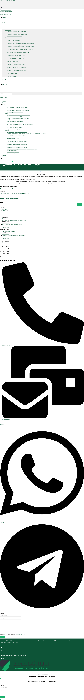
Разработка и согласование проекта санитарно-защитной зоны (20, 124)
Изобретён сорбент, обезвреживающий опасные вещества (14, 215)
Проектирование (8, 105)
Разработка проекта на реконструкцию (15, 112)
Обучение (7, 139)
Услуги (3, 104)
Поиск (1, 202)
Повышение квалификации (12, 153)
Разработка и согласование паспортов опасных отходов (18, 115)
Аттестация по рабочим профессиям (14, 142)
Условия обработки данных (20, 634)
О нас (3, 102)
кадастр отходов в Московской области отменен (12, 239)
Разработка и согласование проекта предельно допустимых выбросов (21, 122)
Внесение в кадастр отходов (13, 138)
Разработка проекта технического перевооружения (18, 110)
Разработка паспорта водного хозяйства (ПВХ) (17, 132)
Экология (6, 113)
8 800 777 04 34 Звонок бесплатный (7, 0)
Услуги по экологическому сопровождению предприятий (18, 129)
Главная (4, 101)
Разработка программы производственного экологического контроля (21, 119)
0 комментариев (5, 218)
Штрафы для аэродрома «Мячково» (9, 198)
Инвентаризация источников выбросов (15, 121)
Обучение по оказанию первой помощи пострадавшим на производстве (22, 149)
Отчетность (7, 130)
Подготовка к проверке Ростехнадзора (10, 188)
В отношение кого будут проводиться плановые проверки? (14, 220)
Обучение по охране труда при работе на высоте (17, 147)
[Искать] (12, 161)
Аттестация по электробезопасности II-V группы (17, 141)
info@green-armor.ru (4, 1)
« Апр (1, 258)
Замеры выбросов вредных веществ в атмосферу (12, 224)
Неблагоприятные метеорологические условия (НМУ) (18, 118)
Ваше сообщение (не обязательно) (7, 623)
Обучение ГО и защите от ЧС (13, 152)
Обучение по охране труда (12, 146)
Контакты (4, 156)
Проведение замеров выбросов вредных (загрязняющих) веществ (20, 125)
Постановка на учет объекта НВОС (14, 116)
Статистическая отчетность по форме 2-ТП (16, 135)
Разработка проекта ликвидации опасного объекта (17, 107)
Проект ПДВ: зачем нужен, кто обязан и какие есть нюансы (14, 235)
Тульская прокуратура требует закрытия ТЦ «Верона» (14, 193)
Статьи (3, 212)
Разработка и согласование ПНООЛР (14, 127)
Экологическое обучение (12, 150)
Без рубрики (4, 209)
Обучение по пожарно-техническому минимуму (17, 144)
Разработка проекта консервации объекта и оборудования (19, 109)
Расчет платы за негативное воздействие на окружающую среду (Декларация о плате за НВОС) (27, 133)
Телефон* (2, 618)
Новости (4, 155)
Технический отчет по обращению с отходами (16, 136)
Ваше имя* (2, 613)
